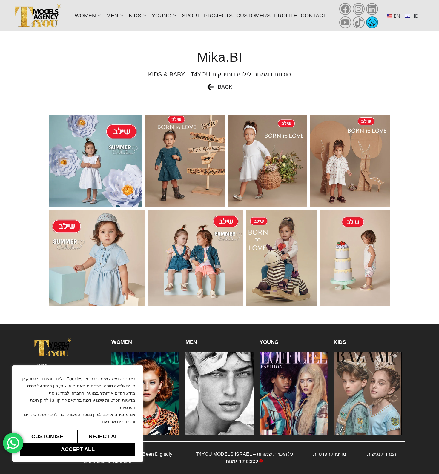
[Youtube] (345, 22)
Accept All (78, 449)
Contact (313, 16)
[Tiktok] (359, 22)
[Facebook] (345, 9)
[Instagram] (359, 9)
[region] (77, 413)
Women (85, 16)
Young (161, 16)
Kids (135, 16)
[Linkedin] (372, 9)
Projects (218, 16)
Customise (47, 436)
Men (112, 16)
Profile (285, 16)
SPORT (191, 16)
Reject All (105, 436)
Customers (253, 16)
